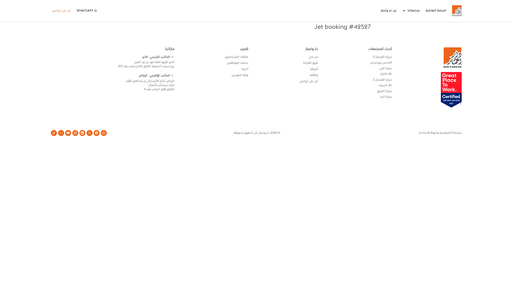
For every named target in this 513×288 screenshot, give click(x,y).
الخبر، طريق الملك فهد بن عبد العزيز (154, 62)
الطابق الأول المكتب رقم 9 (159, 89)
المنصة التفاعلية (436, 10)
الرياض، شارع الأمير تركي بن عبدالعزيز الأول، (149, 81)
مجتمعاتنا (414, 10)
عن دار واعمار (389, 10)
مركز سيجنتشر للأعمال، (161, 85)
